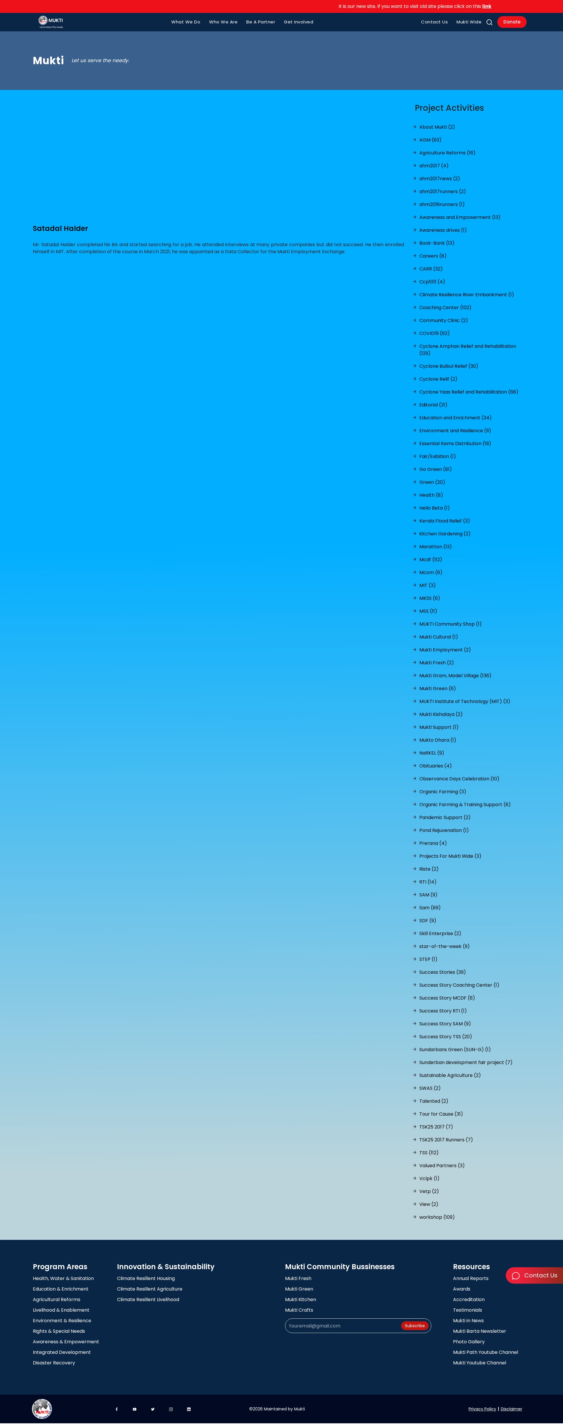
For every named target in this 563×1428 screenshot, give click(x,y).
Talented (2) (433, 1101)
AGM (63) (430, 140)
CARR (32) (431, 268)
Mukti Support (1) (439, 727)
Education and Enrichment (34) (455, 417)
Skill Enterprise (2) (440, 933)
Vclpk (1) (429, 1178)
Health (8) (431, 495)
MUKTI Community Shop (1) (450, 624)
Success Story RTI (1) (443, 1010)
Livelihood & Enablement (61, 1310)
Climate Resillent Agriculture (149, 1289)
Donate (511, 22)
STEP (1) (428, 959)
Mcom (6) (430, 572)
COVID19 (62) (434, 333)
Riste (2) (429, 869)
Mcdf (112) (430, 559)
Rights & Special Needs (59, 1331)
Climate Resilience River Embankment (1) (466, 294)
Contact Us (434, 22)
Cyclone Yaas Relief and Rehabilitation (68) (468, 392)
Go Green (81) (435, 469)
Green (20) (432, 482)
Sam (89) (430, 907)
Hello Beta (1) (434, 508)
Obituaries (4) (435, 765)
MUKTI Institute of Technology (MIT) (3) (464, 701)
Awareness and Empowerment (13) (460, 217)
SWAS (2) (430, 1088)
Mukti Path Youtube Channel (485, 1352)
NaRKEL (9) (431, 753)
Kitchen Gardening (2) (445, 533)
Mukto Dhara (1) (437, 740)
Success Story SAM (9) (445, 1023)
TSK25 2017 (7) (436, 1127)
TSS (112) (429, 1152)
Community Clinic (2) (443, 320)
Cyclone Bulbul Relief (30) (448, 366)
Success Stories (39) (442, 972)
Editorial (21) (433, 404)
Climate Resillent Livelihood (148, 1299)
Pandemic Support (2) (445, 817)
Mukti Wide (469, 22)
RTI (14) (428, 882)
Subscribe (415, 1326)
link (460, 6)
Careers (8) (433, 256)
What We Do (185, 22)
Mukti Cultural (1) (438, 637)
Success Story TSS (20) (445, 1036)
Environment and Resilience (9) (455, 430)
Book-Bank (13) (437, 243)
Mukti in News (468, 1320)
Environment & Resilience (62, 1320)
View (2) (428, 1204)
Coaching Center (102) (445, 307)
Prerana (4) (433, 843)
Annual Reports (471, 1278)
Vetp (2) (429, 1191)
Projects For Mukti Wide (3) (450, 856)
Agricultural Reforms (56, 1299)
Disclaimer (511, 1409)
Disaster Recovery (54, 1362)
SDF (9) (427, 920)
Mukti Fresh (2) (436, 662)
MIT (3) (427, 585)
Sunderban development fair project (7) (466, 1062)
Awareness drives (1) (443, 230)
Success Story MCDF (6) (447, 998)
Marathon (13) (435, 546)
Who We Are (223, 22)
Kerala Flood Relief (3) (444, 521)
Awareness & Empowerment (66, 1341)
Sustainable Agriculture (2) (450, 1075)
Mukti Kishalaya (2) (441, 714)
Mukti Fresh (298, 1278)
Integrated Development (62, 1352)
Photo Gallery (469, 1341)
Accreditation (469, 1299)
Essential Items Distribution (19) (455, 443)
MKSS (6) (429, 598)
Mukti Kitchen (300, 1299)
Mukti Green (299, 1289)
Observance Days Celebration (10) (459, 778)
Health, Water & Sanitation (63, 1278)
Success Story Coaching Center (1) (459, 985)
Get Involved (298, 22)
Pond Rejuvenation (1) (444, 830)
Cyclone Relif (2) (438, 379)
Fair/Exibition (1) (437, 456)
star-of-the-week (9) (444, 946)
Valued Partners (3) (442, 1165)
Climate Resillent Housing (146, 1278)
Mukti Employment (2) (445, 649)
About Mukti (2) (437, 127)
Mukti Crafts (299, 1310)
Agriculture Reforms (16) (447, 152)
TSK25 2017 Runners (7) (446, 1139)
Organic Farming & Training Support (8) (465, 804)
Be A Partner (260, 22)
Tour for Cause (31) (441, 1114)
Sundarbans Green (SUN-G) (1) (455, 1049)
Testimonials (467, 1310)
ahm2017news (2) (439, 178)
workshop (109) (437, 1217)
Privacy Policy (482, 1409)
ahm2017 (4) (434, 165)
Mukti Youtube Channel (479, 1362)
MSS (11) (428, 611)
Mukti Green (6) (437, 688)
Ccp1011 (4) (432, 281)
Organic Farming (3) (442, 791)
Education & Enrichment (61, 1289)
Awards (461, 1289)
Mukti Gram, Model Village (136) (455, 675)
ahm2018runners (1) (442, 204)
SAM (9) (428, 894)
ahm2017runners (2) (442, 191)
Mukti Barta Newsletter (479, 1331)
